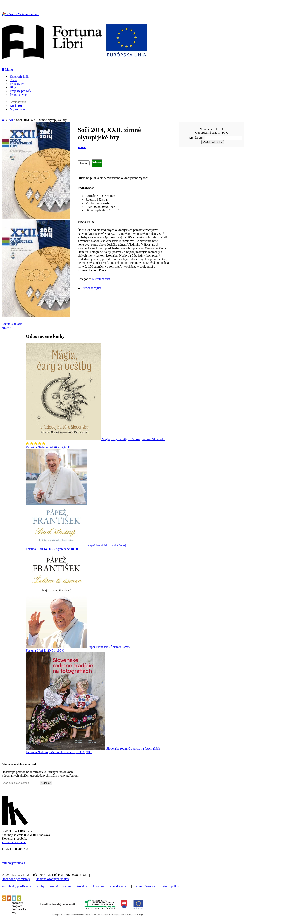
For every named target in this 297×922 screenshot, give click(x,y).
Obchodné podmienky (16, 879)
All (11, 120)
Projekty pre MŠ (20, 91)
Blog (13, 87)
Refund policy (170, 886)
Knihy (40, 886)
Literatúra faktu (101, 279)
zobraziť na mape (14, 842)
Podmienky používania (16, 886)
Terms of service (144, 886)
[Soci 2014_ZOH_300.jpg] (36, 218)
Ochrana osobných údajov (52, 879)
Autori (54, 886)
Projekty (81, 886)
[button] (36, 443)
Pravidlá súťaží (119, 886)
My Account (18, 109)
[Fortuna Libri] (74, 65)
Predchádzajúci (91, 288)
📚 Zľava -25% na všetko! (20, 14)
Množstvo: (196, 137)
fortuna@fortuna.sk (14, 863)
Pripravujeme (18, 94)
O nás (13, 80)
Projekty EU (18, 83)
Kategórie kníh (19, 76)
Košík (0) (16, 105)
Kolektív (82, 147)
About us (98, 886)
